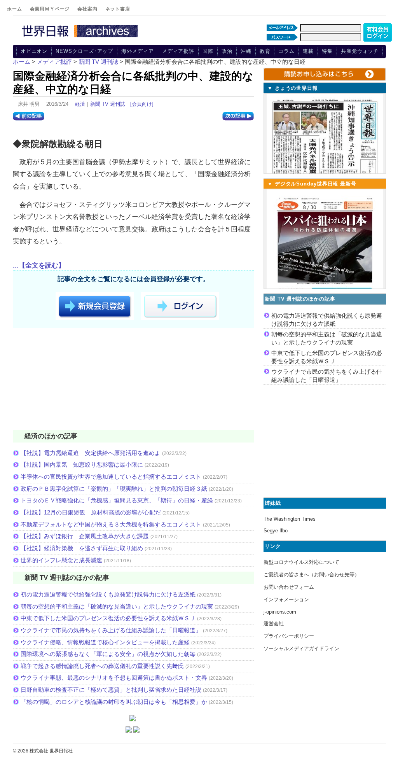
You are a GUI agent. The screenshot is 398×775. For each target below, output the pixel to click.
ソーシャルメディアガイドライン (301, 648)
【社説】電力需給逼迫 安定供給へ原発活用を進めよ (91, 453)
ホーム (14, 9)
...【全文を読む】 (39, 265)
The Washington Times (290, 519)
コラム (286, 51)
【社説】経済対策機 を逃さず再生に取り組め (82, 548)
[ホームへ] (81, 37)
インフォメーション (286, 599)
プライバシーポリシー (289, 636)
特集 (327, 51)
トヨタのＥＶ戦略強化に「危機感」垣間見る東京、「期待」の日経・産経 (117, 500)
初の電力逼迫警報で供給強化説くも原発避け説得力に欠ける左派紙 (108, 594)
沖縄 (246, 51)
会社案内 (87, 9)
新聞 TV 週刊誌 (107, 104)
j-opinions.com (280, 612)
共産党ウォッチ (360, 51)
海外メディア (137, 51)
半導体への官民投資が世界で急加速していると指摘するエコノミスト (111, 476)
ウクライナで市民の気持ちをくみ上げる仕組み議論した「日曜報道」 (111, 630)
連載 (308, 51)
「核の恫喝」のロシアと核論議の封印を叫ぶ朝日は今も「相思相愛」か (114, 701)
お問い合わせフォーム (289, 587)
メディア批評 (178, 51)
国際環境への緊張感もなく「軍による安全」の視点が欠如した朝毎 (108, 654)
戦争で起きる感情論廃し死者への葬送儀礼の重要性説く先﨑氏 (102, 666)
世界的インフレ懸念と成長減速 (61, 560)
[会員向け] (142, 104)
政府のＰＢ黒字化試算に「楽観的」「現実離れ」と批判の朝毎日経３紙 (114, 488)
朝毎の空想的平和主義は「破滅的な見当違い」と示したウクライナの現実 (117, 606)
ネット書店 (117, 9)
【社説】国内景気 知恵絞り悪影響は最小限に (82, 464)
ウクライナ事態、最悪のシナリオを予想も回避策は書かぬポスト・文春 (114, 677)
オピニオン (34, 51)
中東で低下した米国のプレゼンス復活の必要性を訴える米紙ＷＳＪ (108, 618)
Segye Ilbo (276, 531)
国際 (207, 51)
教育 (265, 51)
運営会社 (274, 623)
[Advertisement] (133, 380)
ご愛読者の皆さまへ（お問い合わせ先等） (312, 574)
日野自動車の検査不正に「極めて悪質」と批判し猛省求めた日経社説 (111, 689)
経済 (80, 104)
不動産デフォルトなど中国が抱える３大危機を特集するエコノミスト (111, 524)
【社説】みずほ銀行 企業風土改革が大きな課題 (85, 536)
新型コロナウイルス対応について (301, 562)
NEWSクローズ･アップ (84, 51)
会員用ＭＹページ (50, 9)
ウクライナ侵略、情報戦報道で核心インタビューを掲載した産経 (105, 642)
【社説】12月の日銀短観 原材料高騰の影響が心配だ (91, 512)
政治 (227, 51)
